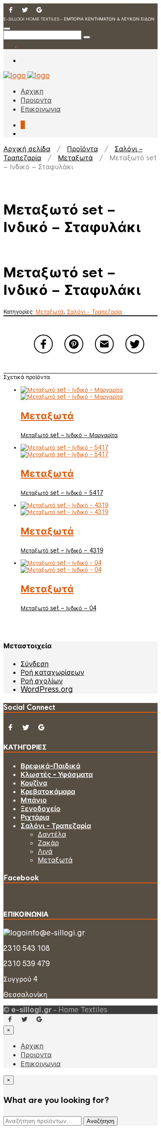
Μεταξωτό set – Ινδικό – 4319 (62, 550)
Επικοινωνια (41, 109)
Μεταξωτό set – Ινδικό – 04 (58, 608)
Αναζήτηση (100, 1121)
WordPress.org (47, 689)
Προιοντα (36, 100)
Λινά (45, 851)
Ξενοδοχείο (41, 808)
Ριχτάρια (35, 817)
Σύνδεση (35, 663)
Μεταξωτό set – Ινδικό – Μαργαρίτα (69, 435)
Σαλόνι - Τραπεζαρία (94, 311)
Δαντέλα (52, 834)
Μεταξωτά (75, 157)
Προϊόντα (82, 148)
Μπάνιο (34, 800)
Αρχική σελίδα (26, 148)
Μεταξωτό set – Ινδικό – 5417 (62, 492)
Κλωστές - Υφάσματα (57, 774)
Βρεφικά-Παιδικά (50, 765)
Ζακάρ (48, 842)
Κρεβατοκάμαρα (48, 791)
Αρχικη (32, 91)
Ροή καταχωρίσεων (52, 672)
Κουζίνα (34, 783)
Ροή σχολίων (42, 680)
